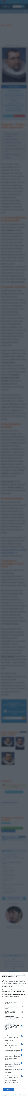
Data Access (14, 1095)
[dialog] (14, 1035)
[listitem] (14, 1003)
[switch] (22, 1006)
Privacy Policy (22, 1095)
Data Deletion (5, 1095)
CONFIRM (8, 1089)
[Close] (24, 975)
